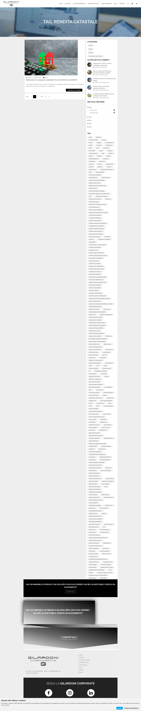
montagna (92, 161)
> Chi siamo (81, 657)
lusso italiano (108, 387)
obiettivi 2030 (103, 430)
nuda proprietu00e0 (94, 236)
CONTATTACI (70, 591)
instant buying (100, 172)
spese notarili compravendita (97, 341)
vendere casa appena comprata (98, 255)
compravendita (93, 140)
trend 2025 (92, 551)
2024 (90, 390)
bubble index (106, 543)
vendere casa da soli (101, 196)
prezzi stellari (105, 484)
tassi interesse (106, 177)
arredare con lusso (94, 425)
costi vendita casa (94, 207)
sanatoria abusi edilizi (95, 247)
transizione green (105, 460)
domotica (106, 148)
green (101, 150)
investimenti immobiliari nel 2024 (98, 559)
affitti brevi (108, 336)
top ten (104, 355)
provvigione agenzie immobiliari (98, 339)
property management (95, 347)
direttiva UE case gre (95, 379)
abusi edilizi (92, 242)
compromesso (93, 153)
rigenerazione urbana (107, 567)
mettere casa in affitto (95, 336)
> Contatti (80, 670)
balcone (99, 156)
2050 (105, 365)
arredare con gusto (94, 524)
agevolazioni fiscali (94, 433)
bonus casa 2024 (93, 414)
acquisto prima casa (94, 183)
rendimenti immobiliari (95, 492)
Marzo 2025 (93, 110)
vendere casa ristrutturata (96, 253)
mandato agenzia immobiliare (97, 312)
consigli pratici (93, 446)
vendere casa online (94, 263)
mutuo (100, 164)
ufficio (90, 145)
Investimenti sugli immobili (95, 56)
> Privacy (80, 672)
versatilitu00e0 (104, 532)
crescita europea (104, 551)
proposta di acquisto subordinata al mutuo (101, 304)
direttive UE (92, 314)
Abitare (91, 45)
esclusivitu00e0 (108, 524)
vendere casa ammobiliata (96, 226)
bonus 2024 (99, 390)
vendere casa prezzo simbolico (98, 223)
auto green (92, 457)
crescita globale (108, 406)
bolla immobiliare (94, 543)
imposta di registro (94, 473)
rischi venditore (93, 503)
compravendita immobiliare (96, 191)
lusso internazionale (94, 387)
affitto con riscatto (94, 309)
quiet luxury (92, 508)
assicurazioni (92, 169)
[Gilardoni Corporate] (11, 3)
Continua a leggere (74, 90)
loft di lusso (92, 529)
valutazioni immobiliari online (97, 322)
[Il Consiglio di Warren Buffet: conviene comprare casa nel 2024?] (89, 95)
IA (89, 371)
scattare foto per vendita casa (97, 282)
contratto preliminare (95, 218)
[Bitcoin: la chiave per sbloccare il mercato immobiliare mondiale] (89, 72)
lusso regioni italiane (106, 400)
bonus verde (92, 419)
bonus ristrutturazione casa (96, 416)
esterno (109, 167)
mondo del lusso (104, 529)
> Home (80, 655)
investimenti (92, 460)
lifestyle (98, 137)
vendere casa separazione (96, 269)
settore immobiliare (107, 481)
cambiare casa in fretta (95, 293)
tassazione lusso (108, 438)
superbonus (103, 422)
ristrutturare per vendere (96, 234)
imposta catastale (106, 470)
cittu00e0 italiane (106, 564)
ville (103, 153)
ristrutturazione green (95, 451)
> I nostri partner (82, 665)
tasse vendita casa (94, 344)
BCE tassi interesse (94, 535)
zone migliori (106, 352)
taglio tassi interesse (94, 489)
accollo (91, 167)
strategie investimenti (95, 468)
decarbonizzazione (105, 457)
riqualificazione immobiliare (96, 570)
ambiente (105, 158)
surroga (91, 164)
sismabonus (92, 422)
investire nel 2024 (94, 562)
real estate (104, 373)
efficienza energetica (106, 314)
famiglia (99, 145)
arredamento (109, 142)
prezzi (90, 403)
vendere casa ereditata (95, 210)
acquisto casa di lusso (95, 349)
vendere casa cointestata (96, 266)
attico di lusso (106, 554)
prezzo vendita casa (94, 301)
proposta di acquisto (94, 274)
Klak (90, 172)
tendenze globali (93, 548)
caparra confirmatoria (95, 220)
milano (105, 395)
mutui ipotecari (93, 177)
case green (103, 357)
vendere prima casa (94, 330)
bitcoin (91, 572)
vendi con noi (108, 505)
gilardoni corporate (94, 376)
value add (108, 468)
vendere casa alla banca (95, 231)
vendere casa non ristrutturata (97, 296)
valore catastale (93, 441)
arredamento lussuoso (95, 511)
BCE (106, 486)
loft (104, 527)
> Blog (80, 667)
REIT (97, 406)
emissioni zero (107, 368)
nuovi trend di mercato (95, 465)
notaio (91, 156)
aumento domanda (94, 382)
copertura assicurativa (107, 169)
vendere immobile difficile (96, 328)
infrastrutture (92, 567)
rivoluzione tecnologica (95, 519)
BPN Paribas (105, 494)
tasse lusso (102, 449)
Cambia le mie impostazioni (131, 708)
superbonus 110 (93, 250)
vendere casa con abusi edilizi (97, 244)
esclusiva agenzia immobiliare (97, 325)
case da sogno (93, 484)
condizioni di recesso (95, 271)
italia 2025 (106, 548)
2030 (97, 365)
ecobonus (103, 419)
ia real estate (92, 373)
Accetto (120, 708)
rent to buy (107, 309)
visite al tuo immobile (95, 199)
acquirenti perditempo (95, 306)
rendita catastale (106, 446)
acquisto (110, 150)
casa (90, 137)
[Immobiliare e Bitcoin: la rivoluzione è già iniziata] (89, 80)
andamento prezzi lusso (95, 398)
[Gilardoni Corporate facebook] (128, 3)
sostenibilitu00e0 (93, 158)
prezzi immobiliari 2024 (95, 546)
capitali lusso (92, 400)
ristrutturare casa (93, 201)
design (104, 140)
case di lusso (109, 349)
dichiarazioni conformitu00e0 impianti (99, 298)
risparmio (91, 449)
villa (97, 148)
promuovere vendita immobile (97, 277)
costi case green (93, 368)
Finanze (91, 52)
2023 (109, 403)
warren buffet (92, 564)
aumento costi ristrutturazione (97, 204)
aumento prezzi (93, 355)
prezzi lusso (100, 403)
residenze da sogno (94, 486)
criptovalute (92, 578)
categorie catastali (94, 438)
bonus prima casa (94, 261)
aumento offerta (108, 392)
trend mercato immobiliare (96, 333)
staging (99, 142)
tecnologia (92, 150)
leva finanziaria (93, 494)
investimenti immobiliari (95, 411)
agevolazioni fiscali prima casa (97, 185)
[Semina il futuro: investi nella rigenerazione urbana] (89, 87)
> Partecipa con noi (83, 662)
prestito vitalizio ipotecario (96, 228)
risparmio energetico (95, 363)
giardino (100, 167)
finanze (111, 153)
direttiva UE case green (95, 360)
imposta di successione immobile (98, 212)
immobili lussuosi (93, 527)
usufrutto (107, 236)
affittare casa (107, 344)
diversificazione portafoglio (96, 462)
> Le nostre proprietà (84, 660)
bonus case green (94, 392)
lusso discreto (104, 508)
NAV (90, 406)
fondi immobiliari (93, 408)
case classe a (109, 363)
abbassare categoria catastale (97, 443)
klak (90, 196)
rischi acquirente (108, 497)
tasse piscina (109, 478)
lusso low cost (105, 427)
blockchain (103, 578)
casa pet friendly (93, 290)
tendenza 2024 (93, 513)
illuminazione (109, 164)
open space (92, 532)
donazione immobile (94, 285)
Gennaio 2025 (94, 112)
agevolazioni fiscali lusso (96, 435)
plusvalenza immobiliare (95, 258)
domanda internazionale (95, 384)
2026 (90, 365)
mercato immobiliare (95, 175)
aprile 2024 (110, 398)
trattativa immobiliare (104, 239)
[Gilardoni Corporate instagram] (133, 3)
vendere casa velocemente (96, 180)
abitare (104, 513)
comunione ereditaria (95, 215)
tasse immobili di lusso (95, 478)
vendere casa (92, 188)
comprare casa (93, 556)
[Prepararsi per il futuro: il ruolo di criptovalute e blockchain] (89, 64)
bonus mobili (106, 414)
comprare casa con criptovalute (98, 575)
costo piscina (92, 470)
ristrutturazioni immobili (95, 317)
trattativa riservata (94, 497)
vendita (106, 376)
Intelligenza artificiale (100, 371)
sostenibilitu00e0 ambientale (97, 454)
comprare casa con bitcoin (104, 572)
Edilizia (90, 49)
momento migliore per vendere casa (99, 193)
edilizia (108, 156)
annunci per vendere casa (96, 279)
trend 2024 (92, 357)
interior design (93, 427)
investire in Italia (93, 554)
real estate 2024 (107, 562)
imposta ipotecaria (94, 476)
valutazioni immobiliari (95, 320)
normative (92, 430)
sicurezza (102, 161)
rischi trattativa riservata (95, 500)
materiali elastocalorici (95, 516)
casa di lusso (107, 425)
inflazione (108, 199)
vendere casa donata (95, 287)
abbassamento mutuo (95, 540)
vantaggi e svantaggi (94, 505)
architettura (109, 145)
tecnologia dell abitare (95, 521)
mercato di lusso (93, 395)
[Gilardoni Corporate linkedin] (137, 3)
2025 (110, 570)
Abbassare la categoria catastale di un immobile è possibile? (51, 80)
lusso (90, 148)
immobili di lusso (93, 352)
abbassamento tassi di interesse (98, 537)
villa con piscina (93, 481)
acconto (91, 239)
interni (90, 142)
